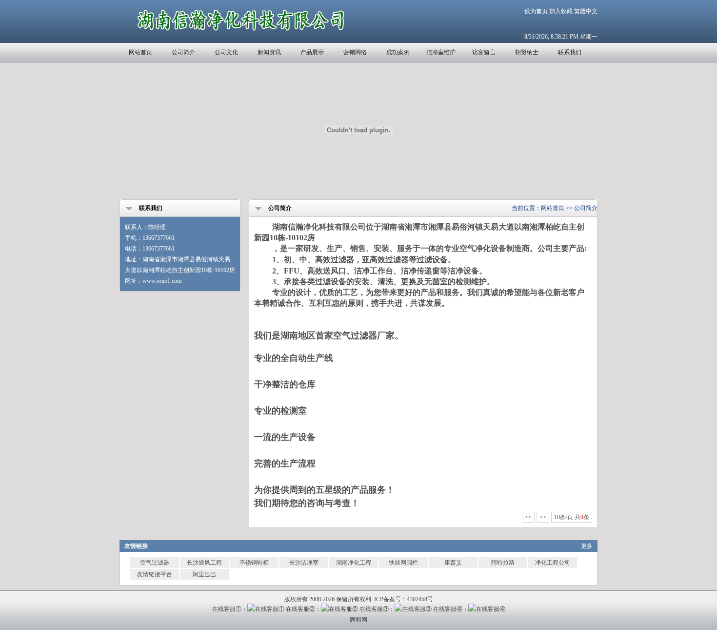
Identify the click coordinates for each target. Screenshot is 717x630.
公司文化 (226, 52)
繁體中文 (586, 11)
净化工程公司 (552, 562)
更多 (587, 546)
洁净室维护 (441, 52)
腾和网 (358, 619)
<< (528, 517)
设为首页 (536, 11)
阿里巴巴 (204, 574)
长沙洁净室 (304, 562)
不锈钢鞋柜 (254, 562)
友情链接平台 (154, 574)
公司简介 (183, 52)
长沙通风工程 (204, 562)
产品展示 (312, 52)
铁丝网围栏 (403, 562)
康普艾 (453, 562)
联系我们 (569, 52)
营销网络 (355, 52)
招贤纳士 (526, 52)
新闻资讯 (269, 52)
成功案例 (398, 52)
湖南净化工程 (353, 562)
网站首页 (140, 52)
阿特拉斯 (503, 562)
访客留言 (484, 52)
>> (542, 517)
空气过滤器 (154, 562)
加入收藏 (561, 11)
